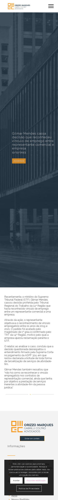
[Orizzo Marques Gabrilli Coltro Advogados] (24, 6)
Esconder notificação (36, 480)
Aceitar (16, 480)
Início (14, 496)
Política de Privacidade (29, 488)
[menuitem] (49, 6)
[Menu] (49, 6)
